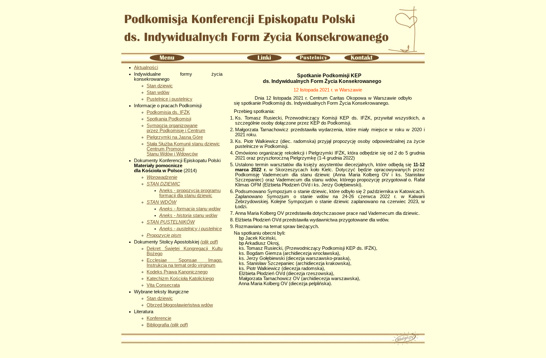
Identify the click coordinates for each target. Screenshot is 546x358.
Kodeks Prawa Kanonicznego (177, 271)
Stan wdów (158, 92)
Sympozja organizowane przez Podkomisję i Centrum (176, 128)
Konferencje (159, 318)
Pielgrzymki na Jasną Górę (175, 137)
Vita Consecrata (163, 285)
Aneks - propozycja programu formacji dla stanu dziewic (190, 193)
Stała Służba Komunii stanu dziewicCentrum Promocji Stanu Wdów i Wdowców (183, 148)
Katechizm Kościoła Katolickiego (180, 278)
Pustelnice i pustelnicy (169, 99)
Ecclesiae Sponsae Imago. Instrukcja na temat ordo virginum (184, 263)
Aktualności (146, 67)
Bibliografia (167, 324)
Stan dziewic (160, 85)
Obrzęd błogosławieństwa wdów (180, 305)
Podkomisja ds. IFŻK (168, 112)
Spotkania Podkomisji (169, 118)
